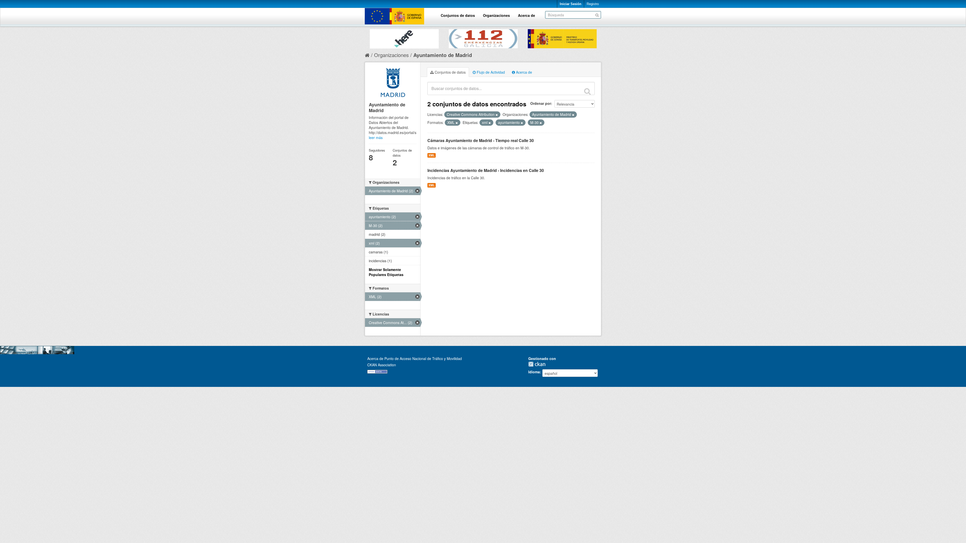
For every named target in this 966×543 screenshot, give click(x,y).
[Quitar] (497, 115)
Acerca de (526, 15)
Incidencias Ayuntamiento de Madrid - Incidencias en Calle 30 (485, 170)
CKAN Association (381, 364)
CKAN (538, 364)
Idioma (534, 371)
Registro (593, 4)
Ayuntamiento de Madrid (442, 55)
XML (431, 155)
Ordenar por (540, 103)
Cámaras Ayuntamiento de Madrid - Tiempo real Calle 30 (480, 140)
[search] (587, 91)
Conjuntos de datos (458, 15)
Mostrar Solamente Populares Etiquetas (386, 272)
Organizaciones (496, 15)
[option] (413, 37)
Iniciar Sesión (570, 4)
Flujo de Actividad (490, 72)
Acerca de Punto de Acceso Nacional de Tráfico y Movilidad (414, 358)
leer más (376, 137)
